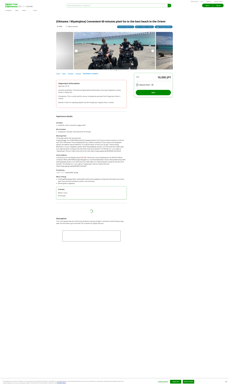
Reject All (175, 381)
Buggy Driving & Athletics (163, 27)
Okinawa (70, 73)
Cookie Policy (61, 383)
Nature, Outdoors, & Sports (144, 27)
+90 (152, 85)
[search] (169, 5)
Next (153, 93)
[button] (202, 1)
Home (58, 73)
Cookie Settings (163, 381)
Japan (64, 73)
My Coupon (195, 1)
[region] (114, 382)
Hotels (35, 10)
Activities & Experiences (125, 27)
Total (137, 77)
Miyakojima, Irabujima (90, 73)
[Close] (226, 382)
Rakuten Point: (144, 85)
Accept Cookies (188, 381)
